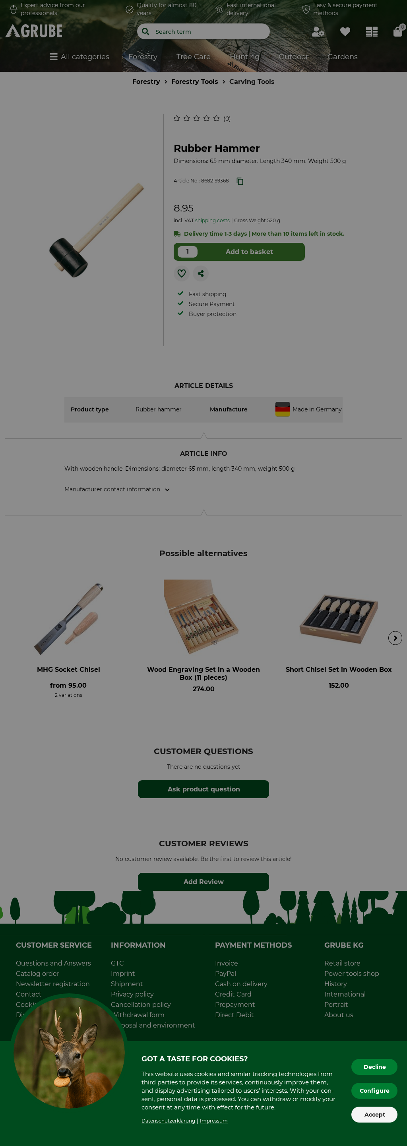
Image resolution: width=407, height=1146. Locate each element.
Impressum (214, 1121)
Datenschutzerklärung (168, 1121)
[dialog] (203, 573)
